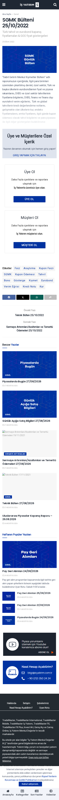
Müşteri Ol (29, 245)
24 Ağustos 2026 (10, 575)
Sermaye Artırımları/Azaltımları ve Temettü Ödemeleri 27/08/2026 (29, 462)
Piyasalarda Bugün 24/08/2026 (35, 617)
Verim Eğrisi (11, 286)
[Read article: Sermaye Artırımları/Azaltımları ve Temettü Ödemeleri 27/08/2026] (29, 443)
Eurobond (47, 280)
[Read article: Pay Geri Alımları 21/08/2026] (8, 608)
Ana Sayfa (6, 14)
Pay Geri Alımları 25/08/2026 (34, 593)
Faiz (17, 268)
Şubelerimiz (43, 703)
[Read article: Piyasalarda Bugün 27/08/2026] (29, 364)
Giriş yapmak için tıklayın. (29, 155)
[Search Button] (55, 4)
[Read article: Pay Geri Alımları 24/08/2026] (29, 554)
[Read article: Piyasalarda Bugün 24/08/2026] (8, 620)
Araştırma (29, 268)
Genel (16, 14)
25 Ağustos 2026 (25, 597)
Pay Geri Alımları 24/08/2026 (20, 571)
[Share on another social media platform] (50, 297)
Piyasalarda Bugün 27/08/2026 (21, 381)
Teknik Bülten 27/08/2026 (18, 503)
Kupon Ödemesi (25, 274)
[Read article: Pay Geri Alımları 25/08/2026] (8, 596)
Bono (7, 280)
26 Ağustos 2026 (10, 523)
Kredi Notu (29, 286)
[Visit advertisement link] (29, 644)
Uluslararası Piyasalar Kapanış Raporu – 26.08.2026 (27, 517)
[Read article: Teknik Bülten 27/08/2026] (29, 486)
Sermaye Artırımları (15, 454)
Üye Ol (29, 199)
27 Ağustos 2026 (10, 386)
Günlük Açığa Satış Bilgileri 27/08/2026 (26, 421)
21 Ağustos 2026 (25, 609)
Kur (42, 286)
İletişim (26, 703)
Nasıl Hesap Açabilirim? (21, 707)
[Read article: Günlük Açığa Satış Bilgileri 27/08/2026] (29, 404)
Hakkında (11, 703)
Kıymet (33, 280)
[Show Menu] (3, 4)
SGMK (7, 274)
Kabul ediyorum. (30, 784)
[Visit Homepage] (29, 4)
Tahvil (42, 274)
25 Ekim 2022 (8, 42)
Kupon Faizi (46, 268)
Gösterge (19, 280)
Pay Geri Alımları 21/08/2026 (33, 605)
